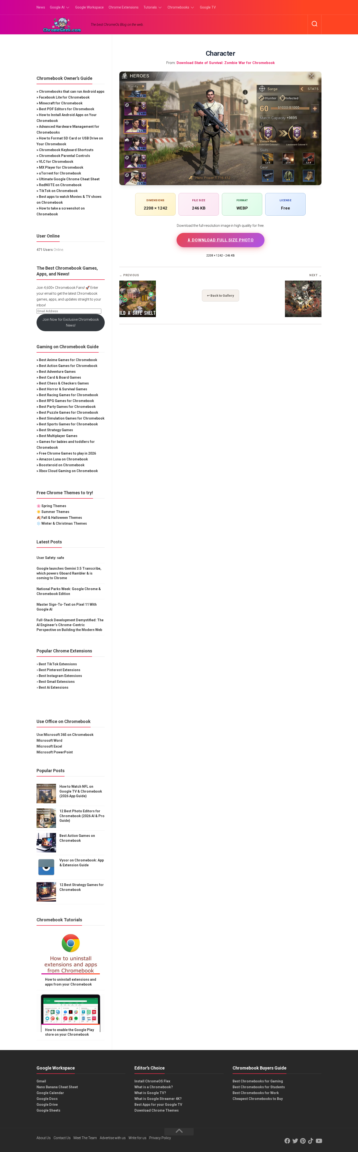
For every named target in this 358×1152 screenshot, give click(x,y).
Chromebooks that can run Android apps (71, 91)
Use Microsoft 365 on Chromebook (65, 735)
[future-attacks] (303, 315)
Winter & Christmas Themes (64, 523)
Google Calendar (50, 1093)
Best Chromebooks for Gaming (258, 1081)
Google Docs (47, 1099)
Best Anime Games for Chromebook (68, 360)
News (41, 7)
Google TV (208, 7)
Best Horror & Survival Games (63, 389)
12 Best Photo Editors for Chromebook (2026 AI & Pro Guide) (81, 816)
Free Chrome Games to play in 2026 (67, 453)
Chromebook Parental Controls (64, 156)
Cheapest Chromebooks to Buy (258, 1099)
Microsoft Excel (49, 746)
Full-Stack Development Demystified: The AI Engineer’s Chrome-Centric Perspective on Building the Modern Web (70, 624)
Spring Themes (53, 506)
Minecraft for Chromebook (61, 103)
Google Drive (47, 1104)
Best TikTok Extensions (58, 664)
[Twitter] (295, 1141)
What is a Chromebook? (153, 1087)
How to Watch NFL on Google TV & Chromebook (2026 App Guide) (80, 791)
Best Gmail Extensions (57, 682)
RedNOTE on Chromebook (60, 185)
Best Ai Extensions (53, 687)
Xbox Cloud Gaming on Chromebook (68, 471)
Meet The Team (85, 1138)
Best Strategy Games (56, 430)
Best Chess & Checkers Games (64, 383)
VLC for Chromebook (56, 162)
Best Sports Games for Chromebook (68, 424)
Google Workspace (89, 7)
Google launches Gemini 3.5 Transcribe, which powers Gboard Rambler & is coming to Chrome (69, 573)
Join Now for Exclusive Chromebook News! (71, 322)
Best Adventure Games (57, 372)
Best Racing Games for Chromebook (68, 395)
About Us (44, 1138)
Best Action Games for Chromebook (68, 366)
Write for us (137, 1138)
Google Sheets (48, 1110)
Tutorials (150, 7)
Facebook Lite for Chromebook (64, 97)
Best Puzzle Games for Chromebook (68, 412)
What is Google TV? (150, 1093)
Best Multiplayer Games (58, 436)
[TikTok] (311, 1141)
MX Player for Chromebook (61, 167)
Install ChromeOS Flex (152, 1081)
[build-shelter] (137, 315)
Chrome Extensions (124, 7)
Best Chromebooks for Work (256, 1093)
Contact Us (62, 1138)
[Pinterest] (303, 1141)
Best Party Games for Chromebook (67, 407)
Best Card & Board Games (60, 377)
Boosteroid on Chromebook (62, 465)
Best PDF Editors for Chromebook (66, 109)
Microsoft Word (49, 740)
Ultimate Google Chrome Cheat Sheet (69, 179)
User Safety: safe (50, 558)
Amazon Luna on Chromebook (63, 459)
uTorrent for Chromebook (60, 173)
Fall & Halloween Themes (61, 518)
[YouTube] (318, 1141)
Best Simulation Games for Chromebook (71, 418)
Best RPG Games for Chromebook (66, 401)
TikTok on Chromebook (58, 191)
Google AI (57, 7)
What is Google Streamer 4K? (158, 1099)
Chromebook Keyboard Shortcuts (66, 150)
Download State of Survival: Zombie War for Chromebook (226, 63)
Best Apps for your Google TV (158, 1104)
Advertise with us (113, 1138)
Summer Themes (55, 512)
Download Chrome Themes (156, 1110)
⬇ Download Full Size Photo (220, 240)
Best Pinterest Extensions (59, 670)
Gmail (41, 1081)
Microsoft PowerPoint (55, 752)
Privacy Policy (160, 1138)
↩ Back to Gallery (220, 295)
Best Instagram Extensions (60, 676)
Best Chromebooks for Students (259, 1087)
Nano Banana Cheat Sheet (57, 1087)
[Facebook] (287, 1141)
